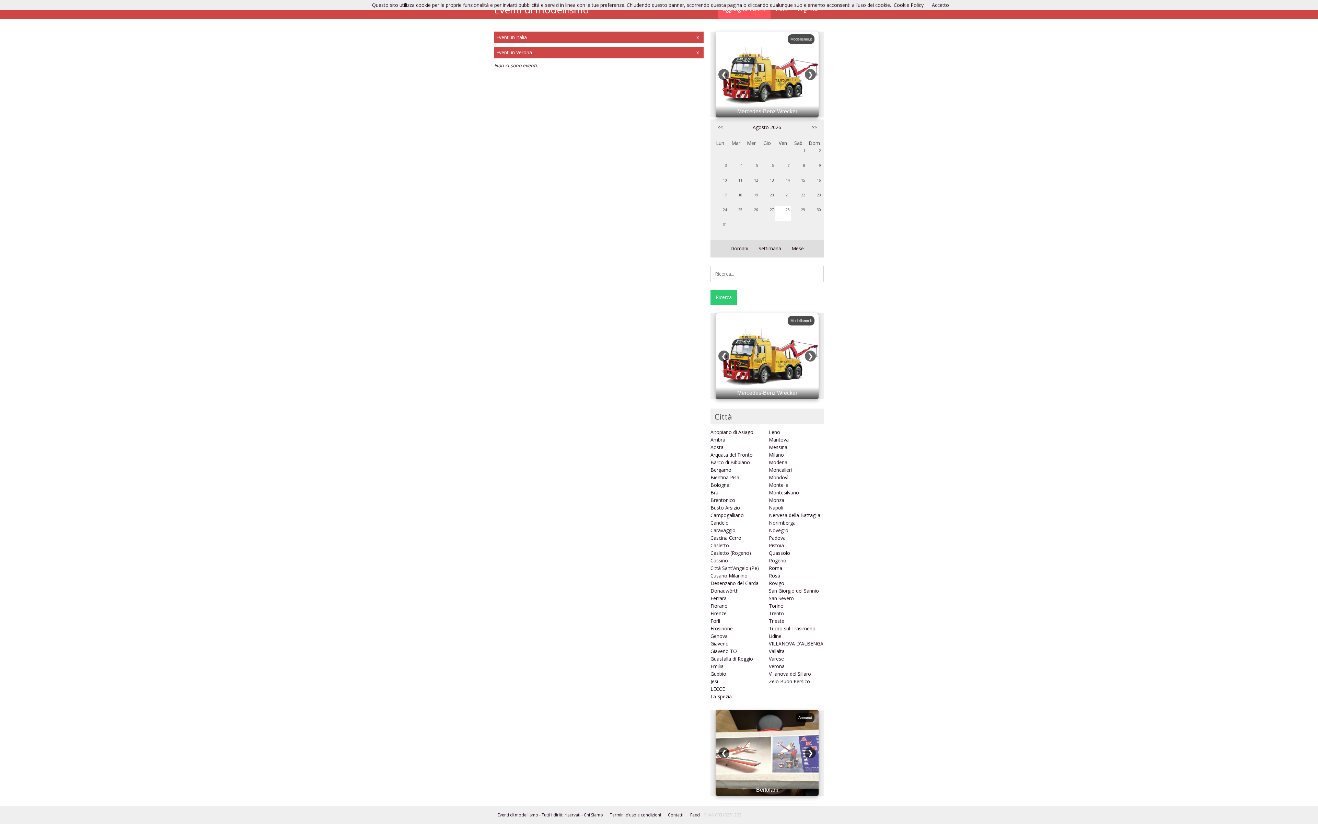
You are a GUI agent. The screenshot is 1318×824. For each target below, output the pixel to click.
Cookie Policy (909, 5)
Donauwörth (724, 590)
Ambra (717, 439)
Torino (776, 606)
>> (814, 127)
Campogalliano (727, 515)
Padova (777, 538)
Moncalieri (780, 470)
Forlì (715, 621)
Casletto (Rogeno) (730, 553)
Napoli (776, 507)
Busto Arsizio (725, 507)
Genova (719, 636)
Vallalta (777, 651)
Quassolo (779, 553)
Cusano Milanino (729, 575)
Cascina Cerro (725, 538)
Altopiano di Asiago (731, 432)
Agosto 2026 (767, 127)
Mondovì (778, 477)
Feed (695, 815)
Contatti (675, 815)
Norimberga (782, 522)
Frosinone (721, 628)
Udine (775, 636)
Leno (774, 432)
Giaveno (719, 643)
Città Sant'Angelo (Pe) (734, 568)
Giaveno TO (723, 651)
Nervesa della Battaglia (794, 515)
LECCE (717, 689)
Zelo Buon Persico (789, 681)
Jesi (714, 681)
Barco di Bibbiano (730, 462)
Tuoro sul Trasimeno (792, 628)
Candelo (719, 522)
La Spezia (721, 696)
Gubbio (718, 674)
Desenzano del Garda (734, 583)
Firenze (718, 613)
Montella (778, 485)
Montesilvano (784, 492)
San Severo (781, 598)
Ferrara (718, 598)
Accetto (940, 5)
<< (720, 127)
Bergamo (720, 470)
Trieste (776, 621)
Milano (776, 454)
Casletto (719, 545)
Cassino (719, 560)
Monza (776, 500)
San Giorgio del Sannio (794, 590)
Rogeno (777, 560)
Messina (778, 447)
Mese (797, 248)
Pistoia (776, 545)
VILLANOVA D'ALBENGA (796, 643)
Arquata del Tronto (731, 454)
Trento (776, 613)
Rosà (774, 575)
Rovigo (776, 583)
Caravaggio (723, 530)
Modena (778, 462)
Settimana (770, 248)
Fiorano (719, 606)
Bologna (719, 485)
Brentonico (722, 500)
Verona (777, 666)
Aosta (717, 447)
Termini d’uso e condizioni (635, 815)
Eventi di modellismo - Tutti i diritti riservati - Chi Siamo (550, 815)
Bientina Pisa (724, 477)
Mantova (779, 439)
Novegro (778, 530)
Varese (776, 658)
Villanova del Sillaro (790, 674)
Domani (739, 248)
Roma (775, 568)
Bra (714, 492)
